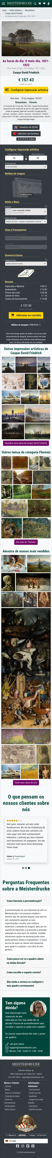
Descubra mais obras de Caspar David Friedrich (26, 443)
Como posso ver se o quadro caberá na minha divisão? (25, 960)
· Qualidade (32, 1096)
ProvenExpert (20, 856)
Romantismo (30, 10)
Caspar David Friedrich (13, 13)
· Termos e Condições (12, 1093)
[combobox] (26, 167)
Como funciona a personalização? (24, 900)
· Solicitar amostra (35, 1109)
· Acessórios (32, 1106)
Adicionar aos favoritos (28, 133)
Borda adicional (10, 163)
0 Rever (32, 139)
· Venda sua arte (34, 1093)
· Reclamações (9, 1106)
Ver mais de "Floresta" (26, 542)
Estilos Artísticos (15, 10)
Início (4, 10)
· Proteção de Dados (12, 1096)
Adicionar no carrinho (27, 315)
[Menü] (3, 3)
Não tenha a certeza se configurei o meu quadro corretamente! (25, 983)
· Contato (7, 1086)
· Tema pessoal (34, 1089)
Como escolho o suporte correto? (24, 972)
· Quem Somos (9, 1109)
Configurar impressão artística (28, 90)
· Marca (7, 1089)
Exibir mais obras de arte (26, 782)
